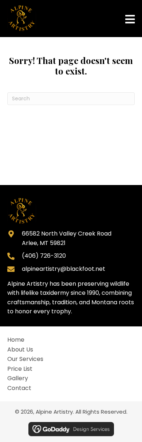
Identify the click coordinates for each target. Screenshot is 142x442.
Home (15, 339)
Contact (19, 388)
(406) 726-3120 (44, 256)
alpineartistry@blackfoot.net (63, 269)
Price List (19, 369)
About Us (20, 349)
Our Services (25, 359)
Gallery (17, 378)
